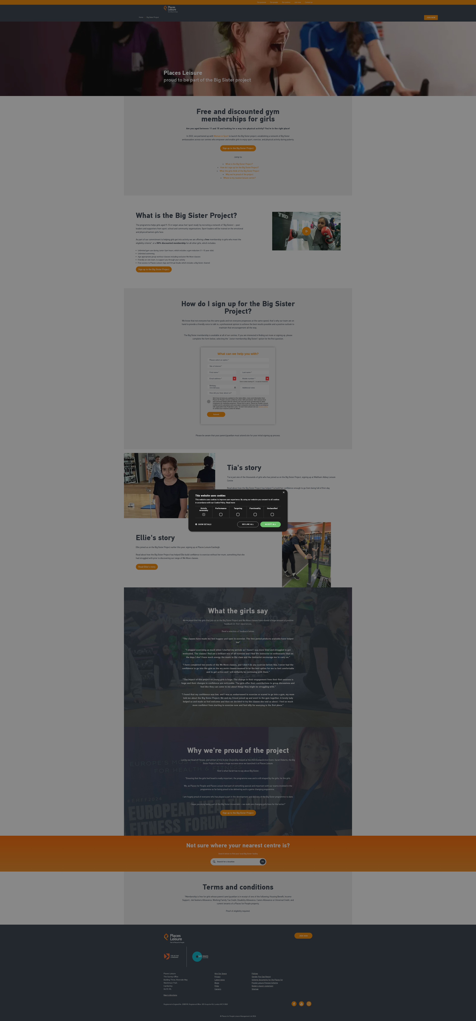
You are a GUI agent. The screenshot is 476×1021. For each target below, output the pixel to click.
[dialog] (238, 511)
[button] (203, 524)
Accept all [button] (270, 524)
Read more (230, 503)
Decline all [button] (248, 524)
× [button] (283, 492)
